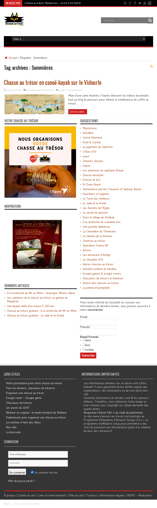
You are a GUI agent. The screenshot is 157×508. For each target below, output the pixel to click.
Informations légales (112, 495)
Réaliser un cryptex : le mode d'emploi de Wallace (36, 412)
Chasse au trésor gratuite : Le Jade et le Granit (35, 315)
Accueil (12, 58)
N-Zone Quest (92, 184)
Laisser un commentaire (70, 90)
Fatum (86, 165)
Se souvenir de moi (46, 472)
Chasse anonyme (93, 175)
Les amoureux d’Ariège (96, 255)
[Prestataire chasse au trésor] (40, 197)
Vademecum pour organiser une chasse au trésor (36, 417)
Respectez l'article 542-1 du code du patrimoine (113, 412)
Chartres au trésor (94, 241)
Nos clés (11, 427)
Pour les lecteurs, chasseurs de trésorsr (30, 388)
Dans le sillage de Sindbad (98, 217)
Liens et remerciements (52, 495)
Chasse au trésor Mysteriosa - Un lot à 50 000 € (52, 3)
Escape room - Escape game (23, 398)
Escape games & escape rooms (102, 273)
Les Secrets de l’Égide (96, 208)
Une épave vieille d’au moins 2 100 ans (30, 306)
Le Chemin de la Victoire (97, 236)
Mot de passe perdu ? (21, 481)
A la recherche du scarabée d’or (102, 222)
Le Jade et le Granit (94, 203)
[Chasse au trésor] (14, 23)
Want (7, 504)
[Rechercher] (150, 20)
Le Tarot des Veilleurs (96, 198)
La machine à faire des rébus (23, 422)
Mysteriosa (89, 128)
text (87, 345)
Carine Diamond (92, 137)
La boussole (13, 432)
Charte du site (26, 495)
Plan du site (76, 495)
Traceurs (91, 495)
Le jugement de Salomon (98, 147)
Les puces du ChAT (18, 407)
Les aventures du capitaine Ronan (103, 170)
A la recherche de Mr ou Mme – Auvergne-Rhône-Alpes (41, 293)
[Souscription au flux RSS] (151, 66)
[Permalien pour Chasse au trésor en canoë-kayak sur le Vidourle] (34, 114)
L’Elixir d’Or (89, 151)
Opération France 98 (95, 245)
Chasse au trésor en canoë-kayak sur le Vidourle (52, 82)
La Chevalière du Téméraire (99, 231)
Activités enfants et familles (40, 90)
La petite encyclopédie (96, 287)
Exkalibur (88, 133)
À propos (10, 495)
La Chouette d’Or (93, 259)
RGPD (131, 495)
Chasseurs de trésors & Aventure (103, 278)
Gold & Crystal (92, 142)
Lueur (86, 156)
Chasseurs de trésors (19, 403)
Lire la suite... (78, 111)
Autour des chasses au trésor (101, 283)
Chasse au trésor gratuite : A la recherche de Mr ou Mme (41, 311)
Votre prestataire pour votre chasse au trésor (34, 383)
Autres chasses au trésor (98, 264)
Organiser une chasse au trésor (25, 393)
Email (83, 316)
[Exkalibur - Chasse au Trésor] (37, 276)
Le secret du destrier (95, 212)
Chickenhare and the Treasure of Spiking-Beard (112, 189)
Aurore (87, 250)
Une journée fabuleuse (96, 226)
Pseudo (85, 326)
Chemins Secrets (93, 161)
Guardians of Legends (96, 194)
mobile (89, 349)
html (88, 340)
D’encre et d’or (92, 180)
